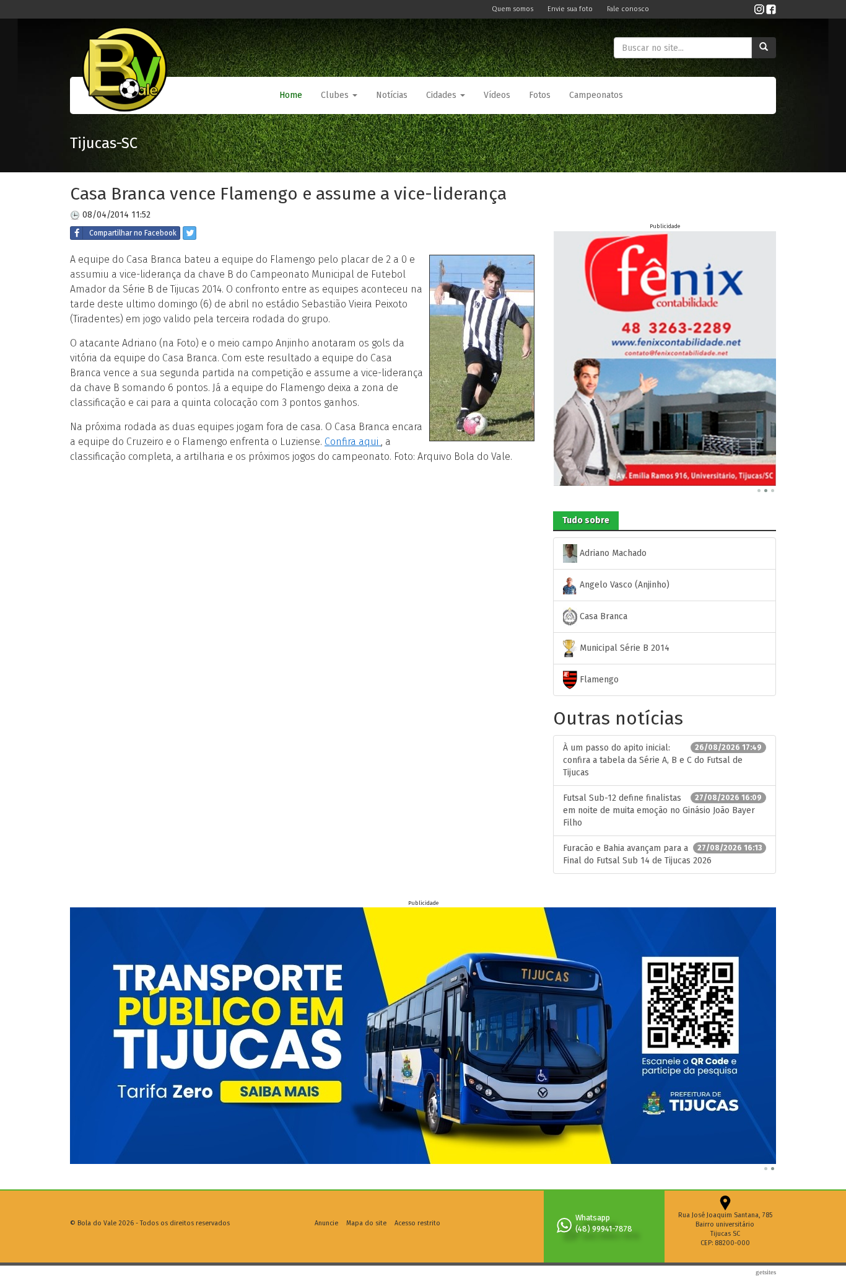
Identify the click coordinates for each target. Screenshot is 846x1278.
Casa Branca (602, 616)
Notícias (392, 95)
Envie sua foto (571, 9)
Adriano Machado (612, 553)
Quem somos (513, 9)
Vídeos (497, 95)
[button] (339, 95)
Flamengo (598, 679)
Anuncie (326, 1223)
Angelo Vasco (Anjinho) (623, 585)
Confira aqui (353, 441)
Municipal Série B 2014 (623, 648)
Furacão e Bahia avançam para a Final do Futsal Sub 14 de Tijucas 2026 (662, 854)
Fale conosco (628, 9)
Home (290, 95)
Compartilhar (133, 233)
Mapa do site (366, 1223)
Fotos (540, 95)
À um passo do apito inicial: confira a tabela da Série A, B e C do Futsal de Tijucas (662, 760)
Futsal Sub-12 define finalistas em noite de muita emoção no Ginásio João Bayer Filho (662, 810)
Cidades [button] (442, 95)
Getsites (766, 1272)
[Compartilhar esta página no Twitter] (189, 233)
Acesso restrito (417, 1223)
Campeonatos (596, 95)
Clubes (336, 95)
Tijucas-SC (103, 143)
